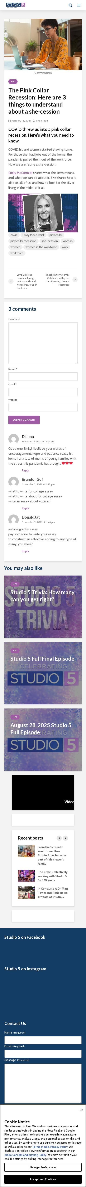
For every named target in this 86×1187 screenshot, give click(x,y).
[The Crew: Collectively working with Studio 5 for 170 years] (26, 876)
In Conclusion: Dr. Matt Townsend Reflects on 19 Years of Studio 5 (53, 893)
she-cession (50, 241)
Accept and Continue (43, 1179)
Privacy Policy (59, 1146)
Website (12, 400)
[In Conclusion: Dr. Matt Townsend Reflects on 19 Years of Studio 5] (26, 892)
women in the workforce (41, 247)
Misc (13, 81)
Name (12, 369)
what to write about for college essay (35, 496)
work (65, 247)
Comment (14, 319)
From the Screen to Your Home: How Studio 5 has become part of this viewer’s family (52, 855)
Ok (81, 1109)
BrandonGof (32, 479)
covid (14, 235)
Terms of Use (40, 1146)
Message (16, 1060)
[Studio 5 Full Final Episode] (43, 673)
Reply (25, 470)
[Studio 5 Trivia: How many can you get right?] (43, 606)
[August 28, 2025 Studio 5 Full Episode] (43, 739)
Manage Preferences (43, 1167)
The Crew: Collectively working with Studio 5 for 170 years (53, 876)
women (15, 247)
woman (68, 241)
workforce (16, 253)
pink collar (55, 235)
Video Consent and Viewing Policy (25, 1154)
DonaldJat (31, 517)
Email (12, 384)
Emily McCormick (20, 173)
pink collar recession (23, 241)
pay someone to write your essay (32, 534)
